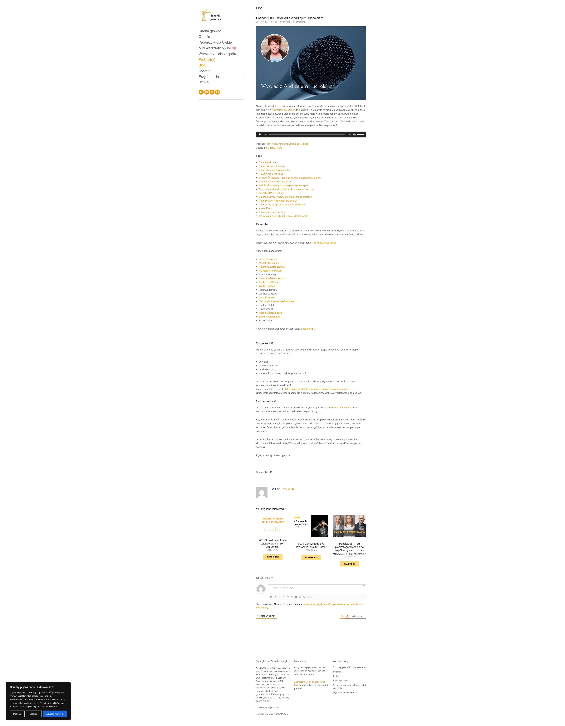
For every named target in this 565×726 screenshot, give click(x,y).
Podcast (273, 21)
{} (308, 597)
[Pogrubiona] (271, 597)
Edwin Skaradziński (269, 316)
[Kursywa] (275, 597)
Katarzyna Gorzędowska (272, 266)
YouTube (217, 92)
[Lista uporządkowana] (288, 597)
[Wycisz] (354, 134)
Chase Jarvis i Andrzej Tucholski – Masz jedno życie (286, 189)
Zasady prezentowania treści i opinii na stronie (349, 686)
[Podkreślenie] (279, 597)
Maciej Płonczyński (269, 263)
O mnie (204, 36)
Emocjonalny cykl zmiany (272, 212)
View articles (288, 488)
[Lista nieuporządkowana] (292, 597)
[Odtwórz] (259, 134)
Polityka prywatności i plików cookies (349, 667)
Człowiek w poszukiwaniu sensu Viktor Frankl (283, 216)
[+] (312, 597)
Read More (273, 557)
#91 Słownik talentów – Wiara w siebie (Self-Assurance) (272, 543)
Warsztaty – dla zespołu (217, 53)
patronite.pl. (309, 328)
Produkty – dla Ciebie (215, 42)
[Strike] (283, 597)
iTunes (334, 407)
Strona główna (210, 30)
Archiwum (337, 671)
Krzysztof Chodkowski (270, 270)
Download (293, 143)
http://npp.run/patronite (324, 242)
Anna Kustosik (266, 297)
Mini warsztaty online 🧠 (217, 47)
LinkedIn (212, 92)
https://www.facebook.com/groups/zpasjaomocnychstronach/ (316, 389)
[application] (311, 134)
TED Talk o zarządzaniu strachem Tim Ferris (282, 204)
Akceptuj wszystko (54, 713)
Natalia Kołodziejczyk (270, 312)
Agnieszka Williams (269, 282)
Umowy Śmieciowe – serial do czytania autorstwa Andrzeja (290, 177)
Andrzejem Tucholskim (284, 110)
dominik (286, 21)
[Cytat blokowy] (296, 597)
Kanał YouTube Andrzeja (272, 166)
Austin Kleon (266, 208)
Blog (202, 65)
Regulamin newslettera (343, 692)
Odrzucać (33, 713)
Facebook (201, 92)
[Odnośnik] (304, 597)
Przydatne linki (210, 76)
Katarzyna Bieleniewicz (271, 278)
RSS (279, 147)
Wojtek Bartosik (267, 286)
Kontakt (204, 70)
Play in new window (276, 143)
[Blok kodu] (300, 597)
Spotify (271, 147)
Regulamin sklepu (341, 680)
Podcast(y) (207, 59)
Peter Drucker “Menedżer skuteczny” (278, 200)
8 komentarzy (299, 21)
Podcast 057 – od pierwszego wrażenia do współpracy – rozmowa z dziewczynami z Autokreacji (349, 548)
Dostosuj (17, 713)
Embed (304, 143)
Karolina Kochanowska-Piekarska (276, 301)
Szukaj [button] (204, 81)
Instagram (206, 92)
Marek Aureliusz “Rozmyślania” (275, 181)
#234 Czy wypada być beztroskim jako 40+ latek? (311, 545)
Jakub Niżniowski (268, 259)
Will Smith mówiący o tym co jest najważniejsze (284, 185)
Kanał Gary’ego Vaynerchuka (274, 170)
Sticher (347, 407)
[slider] (361, 134)
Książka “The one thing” (271, 173)
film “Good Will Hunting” (271, 193)
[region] (38, 701)
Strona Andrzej (267, 162)
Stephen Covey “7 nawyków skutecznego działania (285, 196)
